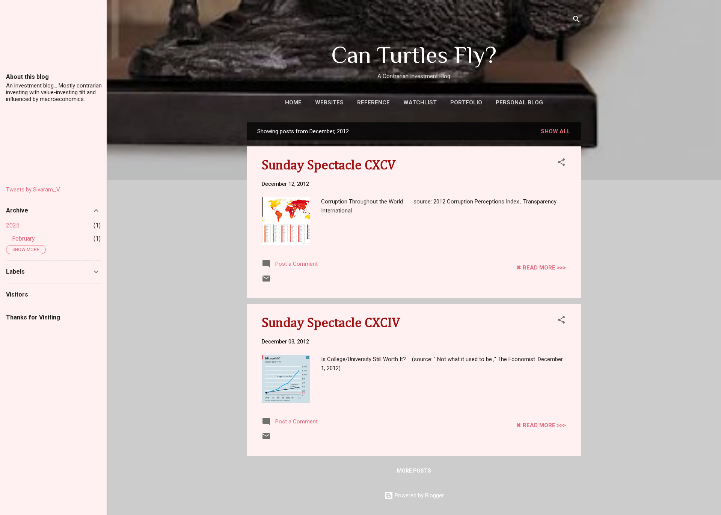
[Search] (576, 20)
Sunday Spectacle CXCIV (331, 323)
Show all (555, 131)
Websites (329, 102)
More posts (414, 471)
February (23, 238)
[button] (561, 163)
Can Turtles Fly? (413, 54)
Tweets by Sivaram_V (33, 189)
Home (293, 102)
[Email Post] (266, 281)
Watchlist (420, 102)
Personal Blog (519, 102)
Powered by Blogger (418, 495)
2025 (13, 225)
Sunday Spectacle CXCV (328, 165)
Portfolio (466, 102)
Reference (373, 102)
